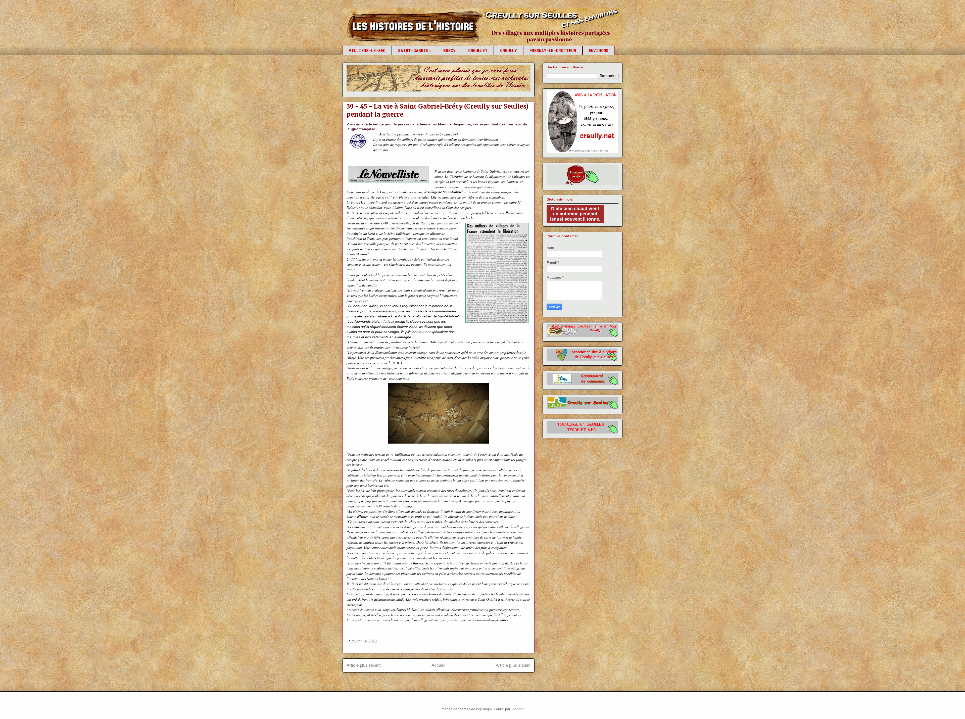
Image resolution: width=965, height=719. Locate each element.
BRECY (449, 50)
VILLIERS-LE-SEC (367, 50)
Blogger (517, 709)
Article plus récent (364, 665)
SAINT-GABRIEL (414, 50)
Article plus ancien (513, 665)
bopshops (484, 709)
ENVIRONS (598, 50)
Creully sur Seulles (390, 20)
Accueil (438, 665)
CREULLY (508, 50)
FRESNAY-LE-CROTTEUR (552, 50)
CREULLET (478, 50)
